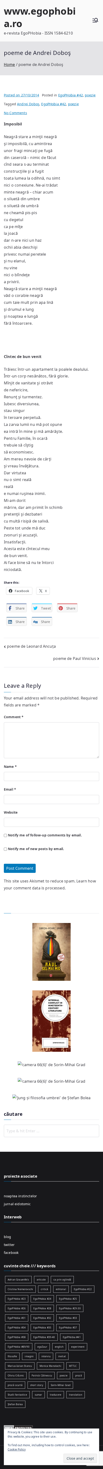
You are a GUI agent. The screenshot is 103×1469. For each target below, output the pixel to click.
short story (36, 1385)
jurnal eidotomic (17, 1204)
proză (78, 1375)
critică (44, 1289)
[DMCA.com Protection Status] (18, 1427)
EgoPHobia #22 (83, 1289)
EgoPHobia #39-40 (44, 1337)
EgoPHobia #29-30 (70, 1308)
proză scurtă (15, 1385)
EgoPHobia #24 (42, 1298)
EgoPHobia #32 (42, 1318)
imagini (29, 1356)
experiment (78, 1346)
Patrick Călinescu (42, 1375)
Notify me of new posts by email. (36, 848)
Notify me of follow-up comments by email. (45, 835)
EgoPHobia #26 (17, 1308)
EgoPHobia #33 (68, 1318)
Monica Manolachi (50, 1366)
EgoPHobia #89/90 (19, 1346)
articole (41, 1279)
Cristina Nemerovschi (20, 1289)
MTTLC (73, 1366)
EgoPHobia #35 (42, 1327)
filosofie (12, 1356)
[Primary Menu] (95, 21)
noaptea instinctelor (20, 1196)
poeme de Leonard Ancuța (31, 646)
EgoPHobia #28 (42, 1308)
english (59, 1346)
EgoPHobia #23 (17, 1298)
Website (10, 812)
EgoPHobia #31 (17, 1318)
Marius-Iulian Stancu (20, 1366)
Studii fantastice (17, 1394)
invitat (62, 1356)
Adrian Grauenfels (18, 1279)
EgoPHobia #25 (68, 1298)
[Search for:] (51, 1131)
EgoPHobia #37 (68, 1327)
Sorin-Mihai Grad (61, 1385)
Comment (13, 717)
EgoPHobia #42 (70, 95)
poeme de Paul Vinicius (74, 658)
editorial (61, 1289)
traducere (55, 1394)
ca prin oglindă (62, 1279)
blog (7, 1236)
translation (75, 1394)
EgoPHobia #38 (17, 1337)
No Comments (15, 113)
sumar (38, 1394)
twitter (9, 1244)
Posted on (21, 95)
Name (10, 766)
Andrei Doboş (28, 104)
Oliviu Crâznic (16, 1375)
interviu (46, 1356)
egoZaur (42, 1346)
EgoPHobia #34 (17, 1327)
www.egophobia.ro (40, 17)
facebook (11, 1252)
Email (10, 789)
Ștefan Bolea (15, 1404)
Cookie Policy (17, 1449)
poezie (90, 95)
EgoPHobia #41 (72, 1337)
